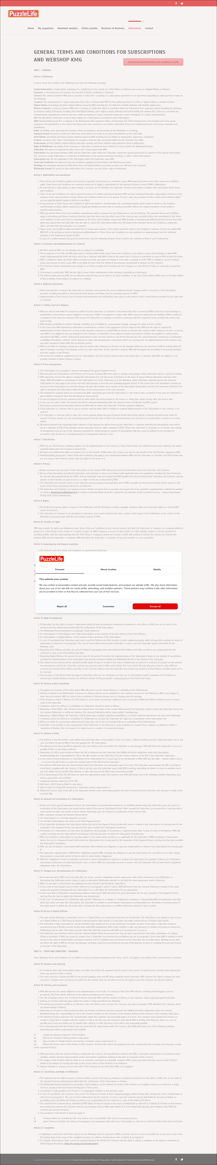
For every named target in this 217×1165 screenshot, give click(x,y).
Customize (108, 606)
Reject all (62, 606)
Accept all (155, 606)
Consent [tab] (59, 569)
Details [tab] (157, 569)
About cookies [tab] (108, 569)
